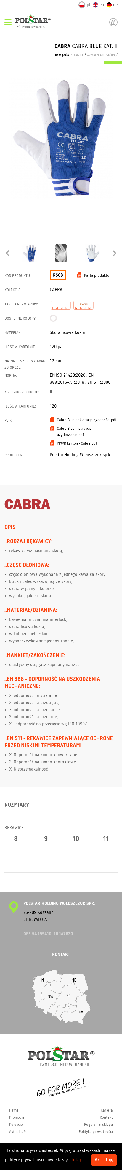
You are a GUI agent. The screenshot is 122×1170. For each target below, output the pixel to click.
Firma (14, 1110)
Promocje (17, 1117)
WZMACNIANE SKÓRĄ (101, 55)
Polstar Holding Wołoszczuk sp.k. (80, 455)
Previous (7, 253)
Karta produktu (96, 275)
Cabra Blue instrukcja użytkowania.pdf (74, 432)
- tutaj (75, 1160)
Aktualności (18, 1132)
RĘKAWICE (77, 55)
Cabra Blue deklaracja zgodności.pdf (87, 420)
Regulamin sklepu (98, 1125)
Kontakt (106, 1117)
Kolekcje (16, 1125)
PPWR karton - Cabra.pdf (77, 443)
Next (115, 253)
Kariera (107, 1110)
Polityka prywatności (96, 1132)
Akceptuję (104, 1160)
